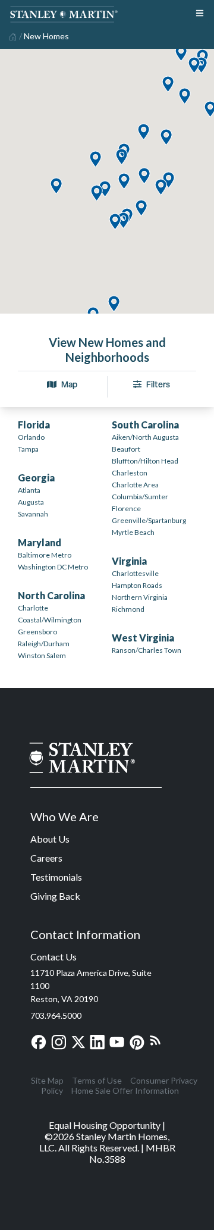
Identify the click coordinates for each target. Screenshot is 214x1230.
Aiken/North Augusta (145, 437)
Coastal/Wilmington (49, 619)
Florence (126, 508)
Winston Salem (42, 655)
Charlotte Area (135, 484)
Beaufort (126, 449)
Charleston (129, 472)
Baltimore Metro (44, 554)
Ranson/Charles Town (146, 650)
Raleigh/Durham (44, 643)
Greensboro (37, 631)
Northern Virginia (140, 597)
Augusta (31, 501)
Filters (158, 384)
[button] (113, 304)
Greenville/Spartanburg (149, 520)
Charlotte (33, 607)
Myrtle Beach (133, 532)
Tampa (28, 449)
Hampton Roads (137, 585)
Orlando (31, 437)
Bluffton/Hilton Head (145, 460)
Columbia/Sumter (140, 496)
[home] (11, 36)
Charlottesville (135, 573)
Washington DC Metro (53, 566)
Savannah (33, 513)
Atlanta (29, 490)
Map (69, 384)
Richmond (128, 609)
